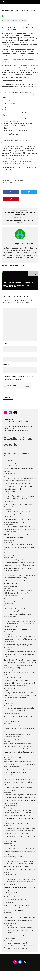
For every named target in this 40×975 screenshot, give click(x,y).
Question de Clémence (11, 571)
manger (20, 180)
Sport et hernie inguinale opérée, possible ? (18, 614)
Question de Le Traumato (12, 721)
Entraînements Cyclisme (15, 424)
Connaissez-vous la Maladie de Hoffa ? (16, 553)
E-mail (5, 354)
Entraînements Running (11, 421)
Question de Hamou (10, 688)
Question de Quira (10, 601)
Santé (26, 430)
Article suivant (20, 218)
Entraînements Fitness (11, 426)
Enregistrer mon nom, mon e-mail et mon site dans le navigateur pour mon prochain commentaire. (20, 378)
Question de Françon (10, 617)
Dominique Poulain (11, 16)
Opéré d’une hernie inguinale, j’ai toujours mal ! (19, 453)
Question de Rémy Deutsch (13, 857)
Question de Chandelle (11, 632)
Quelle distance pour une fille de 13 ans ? (17, 519)
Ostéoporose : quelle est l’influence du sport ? (19, 599)
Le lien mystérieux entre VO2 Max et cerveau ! (19, 504)
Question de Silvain (10, 841)
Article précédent (20, 210)
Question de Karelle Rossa (12, 757)
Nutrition (5, 20)
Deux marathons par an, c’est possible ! (20, 213)
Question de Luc (9, 456)
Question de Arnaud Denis (12, 647)
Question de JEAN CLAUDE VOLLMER (16, 823)
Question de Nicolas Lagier (13, 507)
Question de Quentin (10, 874)
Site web (6, 364)
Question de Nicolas (10, 892)
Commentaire (8, 305)
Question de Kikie (9, 938)
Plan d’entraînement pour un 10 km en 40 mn (18, 770)
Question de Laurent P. (11, 586)
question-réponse (9, 182)
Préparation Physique (17, 430)
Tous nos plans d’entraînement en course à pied (19, 936)
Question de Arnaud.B (11, 790)
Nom (5, 343)
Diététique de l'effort (18, 20)
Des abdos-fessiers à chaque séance (20, 221)
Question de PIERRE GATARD (13, 910)
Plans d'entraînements (25, 426)
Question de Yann (9, 540)
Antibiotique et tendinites (12, 701)
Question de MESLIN (10, 491)
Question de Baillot (10, 923)
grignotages (20, 72)
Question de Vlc (9, 703)
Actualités (7, 430)
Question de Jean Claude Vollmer (15, 522)
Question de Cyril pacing (12, 668)
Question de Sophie (10, 805)
